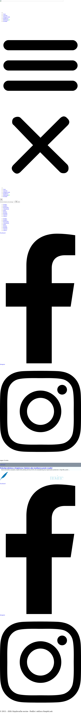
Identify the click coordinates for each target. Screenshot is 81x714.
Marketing (5, 20)
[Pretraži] (16, 202)
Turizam (5, 15)
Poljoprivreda (6, 17)
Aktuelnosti (6, 209)
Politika (5, 204)
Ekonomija (6, 207)
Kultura (5, 212)
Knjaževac (5, 18)
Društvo (5, 206)
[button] (40, 104)
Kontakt (5, 21)
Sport (4, 210)
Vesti (4, 14)
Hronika (5, 213)
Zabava (5, 216)
